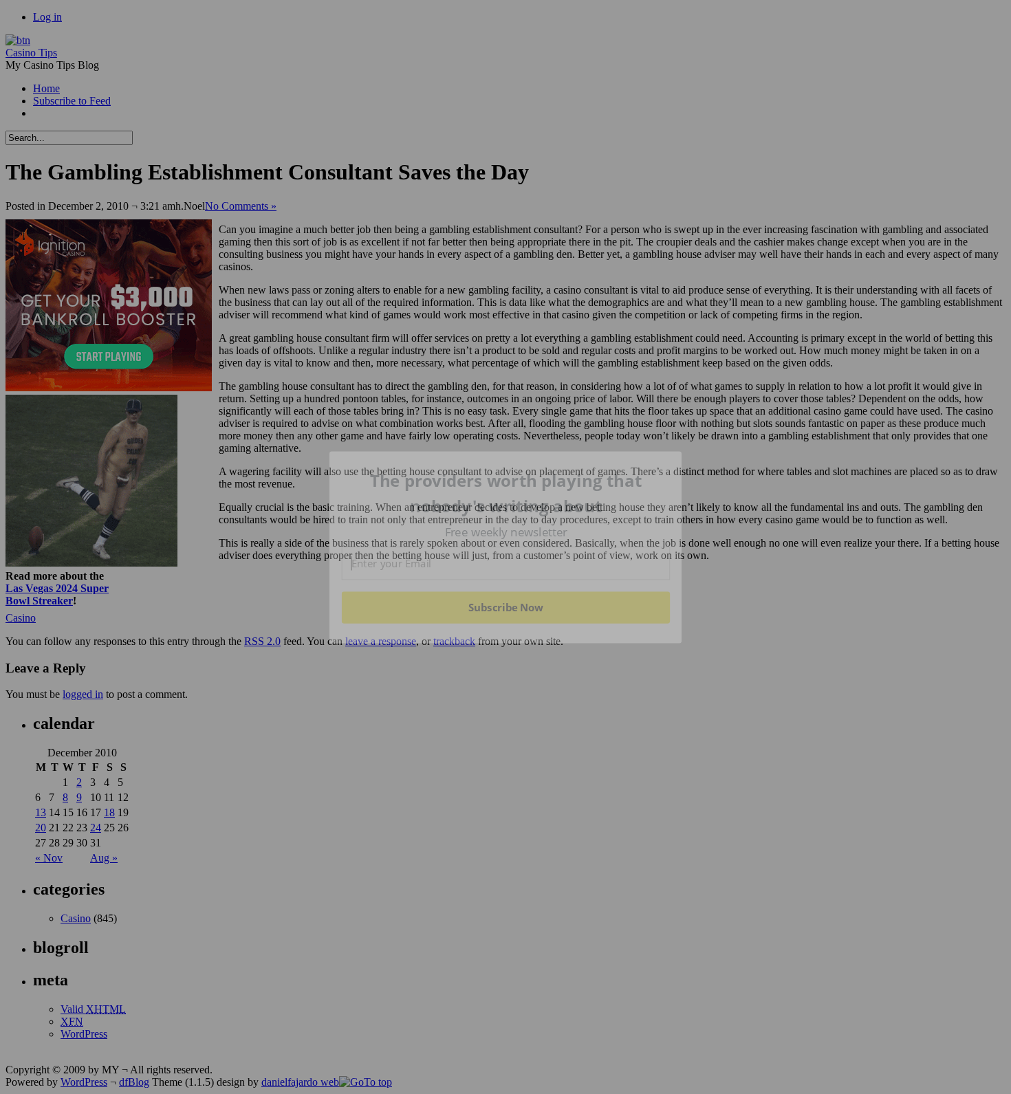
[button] (506, 493)
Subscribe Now (505, 607)
